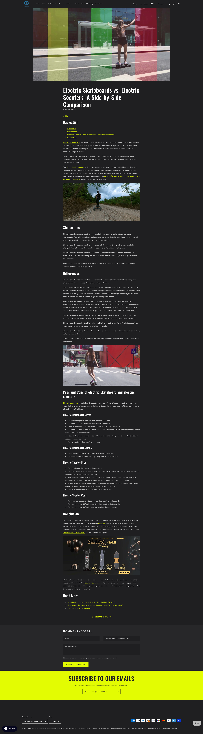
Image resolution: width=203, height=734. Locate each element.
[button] (61, 4)
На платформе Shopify (83, 728)
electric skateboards (75, 167)
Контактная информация (169, 728)
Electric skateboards (71, 142)
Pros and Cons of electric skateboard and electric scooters (91, 135)
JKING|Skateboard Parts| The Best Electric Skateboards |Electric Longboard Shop (51, 728)
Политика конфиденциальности (120, 728)
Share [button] (67, 116)
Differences (72, 132)
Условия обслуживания (139, 728)
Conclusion (72, 138)
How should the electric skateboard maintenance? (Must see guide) (95, 605)
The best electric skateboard (79, 608)
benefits (101, 523)
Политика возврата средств (101, 728)
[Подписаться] (118, 691)
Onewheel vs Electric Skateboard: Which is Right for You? (91, 602)
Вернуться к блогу (103, 617)
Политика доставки (154, 728)
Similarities (71, 129)
